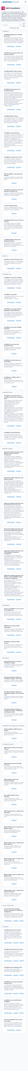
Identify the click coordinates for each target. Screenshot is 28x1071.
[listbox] (23, 25)
